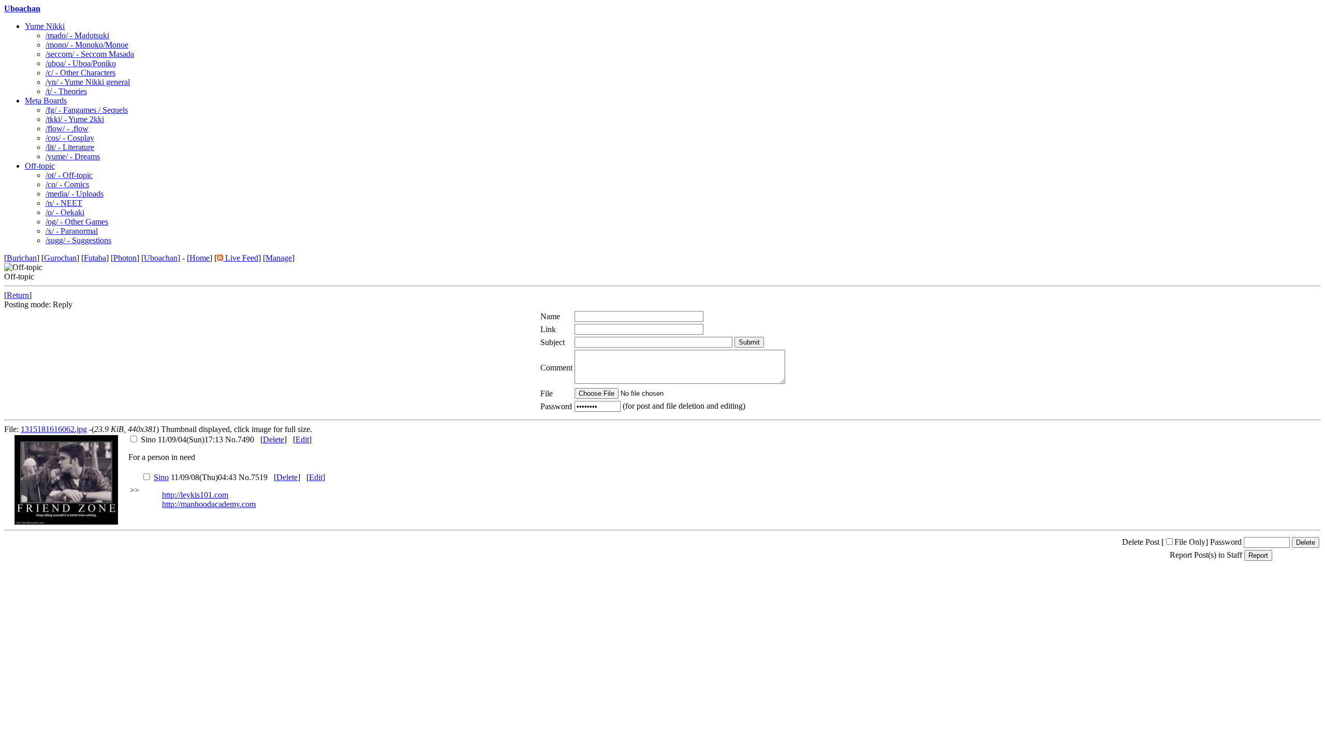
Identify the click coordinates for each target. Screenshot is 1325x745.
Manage (279, 258)
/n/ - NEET (64, 203)
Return (18, 295)
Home (199, 258)
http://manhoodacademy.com (209, 504)
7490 (246, 439)
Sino (161, 477)
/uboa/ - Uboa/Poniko (81, 63)
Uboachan (22, 8)
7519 (259, 477)
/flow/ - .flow (67, 128)
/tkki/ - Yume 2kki (75, 119)
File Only (1189, 542)
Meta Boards (46, 100)
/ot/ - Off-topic (69, 175)
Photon (125, 258)
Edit (302, 439)
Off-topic (40, 165)
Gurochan (60, 258)
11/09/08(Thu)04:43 (195, 477)
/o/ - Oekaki (65, 212)
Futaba (95, 258)
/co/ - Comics (67, 184)
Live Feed (240, 258)
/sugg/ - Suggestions (78, 240)
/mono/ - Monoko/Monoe (87, 44)
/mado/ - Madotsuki (77, 35)
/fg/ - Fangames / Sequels (87, 110)
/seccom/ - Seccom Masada (90, 54)
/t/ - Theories (66, 91)
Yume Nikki (45, 26)
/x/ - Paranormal (72, 231)
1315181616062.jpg (54, 429)
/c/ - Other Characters (80, 72)
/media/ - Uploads (75, 193)
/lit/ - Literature (70, 147)
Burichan (22, 258)
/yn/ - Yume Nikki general (88, 82)
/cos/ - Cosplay (70, 137)
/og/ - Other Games (77, 221)
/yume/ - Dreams (73, 156)
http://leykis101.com (195, 494)
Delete (273, 439)
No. (231, 439)
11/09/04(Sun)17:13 (182, 439)
